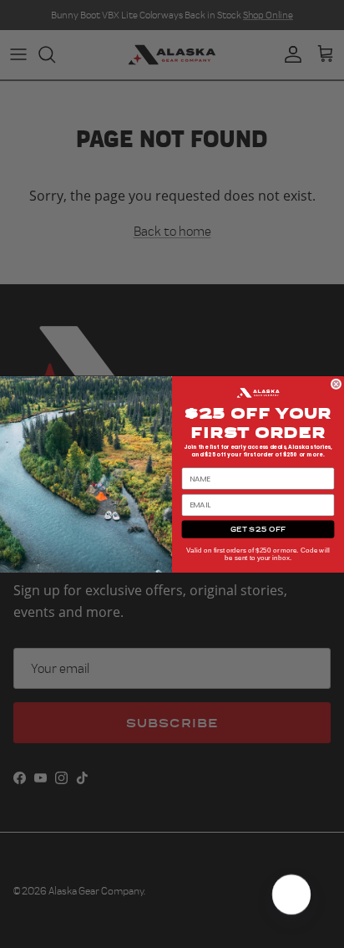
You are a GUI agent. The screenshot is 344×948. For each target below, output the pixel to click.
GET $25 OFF (258, 528)
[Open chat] (291, 894)
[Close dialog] (336, 384)
